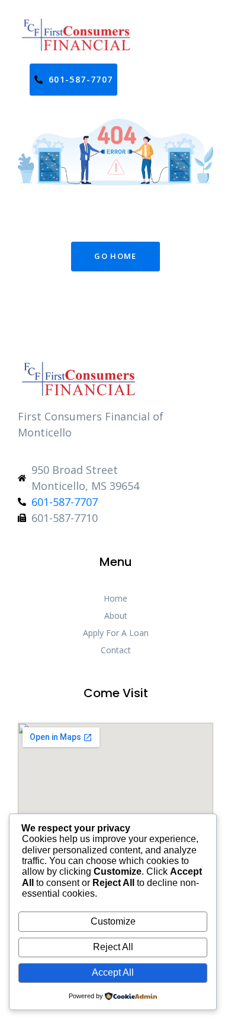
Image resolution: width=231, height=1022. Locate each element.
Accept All (113, 972)
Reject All (113, 947)
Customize (113, 921)
